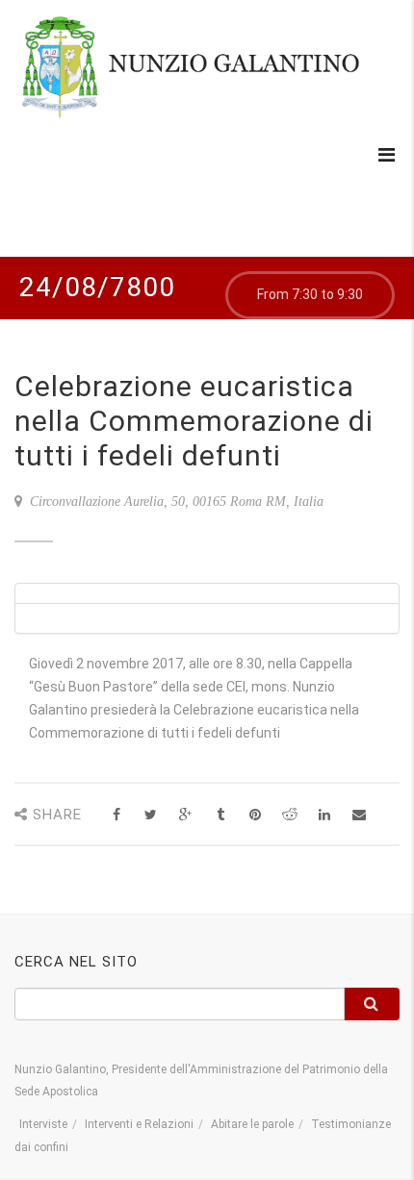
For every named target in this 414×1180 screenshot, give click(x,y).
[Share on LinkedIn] (324, 815)
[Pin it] (255, 815)
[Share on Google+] (185, 815)
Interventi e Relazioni (139, 1124)
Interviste (43, 1124)
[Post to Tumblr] (220, 815)
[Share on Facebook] (116, 815)
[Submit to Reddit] (289, 815)
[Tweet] (151, 815)
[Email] (359, 815)
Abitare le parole (252, 1124)
